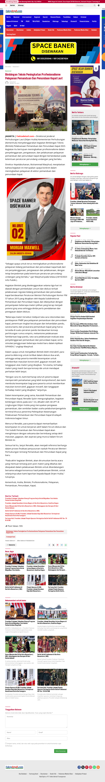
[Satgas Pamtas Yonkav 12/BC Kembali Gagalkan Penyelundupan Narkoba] (85, 304)
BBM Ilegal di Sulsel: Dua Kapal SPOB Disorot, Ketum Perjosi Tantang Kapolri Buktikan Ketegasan (59, 1)
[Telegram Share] (61, 545)
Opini (15, 26)
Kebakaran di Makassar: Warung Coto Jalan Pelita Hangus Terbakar (90, 156)
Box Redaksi (23, 774)
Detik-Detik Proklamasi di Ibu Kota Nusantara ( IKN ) (22, 511)
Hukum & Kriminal (12, 21)
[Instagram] (90, 767)
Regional (37, 17)
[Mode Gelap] (99, 5)
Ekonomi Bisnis (55, 17)
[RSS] (98, 767)
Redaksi (94, 30)
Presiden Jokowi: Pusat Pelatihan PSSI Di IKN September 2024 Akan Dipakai (92, 220)
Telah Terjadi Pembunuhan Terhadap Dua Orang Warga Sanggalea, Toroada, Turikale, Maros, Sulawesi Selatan (84, 354)
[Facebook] (79, 767)
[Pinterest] (86, 767)
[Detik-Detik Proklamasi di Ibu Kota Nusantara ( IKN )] (14, 580)
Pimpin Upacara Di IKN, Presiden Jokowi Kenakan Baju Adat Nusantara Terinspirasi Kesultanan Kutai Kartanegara (32, 514)
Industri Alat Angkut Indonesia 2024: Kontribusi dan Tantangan (90, 391)
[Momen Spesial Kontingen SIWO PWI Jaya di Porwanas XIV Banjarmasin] (77, 212)
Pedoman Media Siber (64, 30)
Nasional (16, 17)
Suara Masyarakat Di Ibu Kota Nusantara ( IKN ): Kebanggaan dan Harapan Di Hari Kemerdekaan (31, 507)
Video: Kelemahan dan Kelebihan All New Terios (86, 264)
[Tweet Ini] (53, 545)
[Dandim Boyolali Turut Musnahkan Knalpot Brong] (75, 401)
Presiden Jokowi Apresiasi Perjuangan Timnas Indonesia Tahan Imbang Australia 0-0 (84, 203)
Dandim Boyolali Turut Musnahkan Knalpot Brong (91, 401)
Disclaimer (10, 30)
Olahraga (56, 21)
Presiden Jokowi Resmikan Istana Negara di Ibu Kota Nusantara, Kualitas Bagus (31, 503)
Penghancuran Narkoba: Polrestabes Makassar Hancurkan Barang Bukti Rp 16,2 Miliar (84, 139)
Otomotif (74, 21)
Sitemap (20, 5)
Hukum (75, 17)
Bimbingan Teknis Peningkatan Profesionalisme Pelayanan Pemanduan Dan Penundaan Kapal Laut (35, 532)
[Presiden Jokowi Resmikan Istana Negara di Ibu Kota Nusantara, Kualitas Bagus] (36, 559)
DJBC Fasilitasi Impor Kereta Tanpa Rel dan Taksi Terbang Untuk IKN (91, 382)
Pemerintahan (84, 21)
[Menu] (6, 5)
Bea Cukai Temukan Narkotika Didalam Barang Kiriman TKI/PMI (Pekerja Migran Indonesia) (83, 347)
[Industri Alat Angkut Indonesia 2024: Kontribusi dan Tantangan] (75, 392)
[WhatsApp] (94, 767)
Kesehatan (46, 21)
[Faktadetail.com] (14, 11)
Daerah (45, 17)
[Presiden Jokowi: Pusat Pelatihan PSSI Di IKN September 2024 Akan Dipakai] (93, 212)
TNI (22, 21)
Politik (94, 21)
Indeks (29, 30)
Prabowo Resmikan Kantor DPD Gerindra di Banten (85, 257)
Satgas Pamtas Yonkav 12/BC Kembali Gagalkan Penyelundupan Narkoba (82, 317)
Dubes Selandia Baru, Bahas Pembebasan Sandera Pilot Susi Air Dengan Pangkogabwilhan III (84, 339)
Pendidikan (67, 17)
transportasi (10, 537)
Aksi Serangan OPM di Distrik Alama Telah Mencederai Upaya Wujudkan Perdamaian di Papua (84, 325)
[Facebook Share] (49, 545)
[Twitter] (83, 767)
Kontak (12, 5)
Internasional (26, 17)
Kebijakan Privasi (39, 30)
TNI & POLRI (36, 21)
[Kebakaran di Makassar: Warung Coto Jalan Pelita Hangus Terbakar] (77, 157)
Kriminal (83, 17)
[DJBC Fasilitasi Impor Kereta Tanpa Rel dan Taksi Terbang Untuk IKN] (77, 383)
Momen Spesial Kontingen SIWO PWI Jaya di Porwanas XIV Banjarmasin (77, 220)
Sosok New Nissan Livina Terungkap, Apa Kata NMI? (87, 279)
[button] (95, 5)
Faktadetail (13, 82)
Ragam (8, 26)
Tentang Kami (11, 34)
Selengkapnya (84, 164)
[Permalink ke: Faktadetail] (7, 83)
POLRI (27, 21)
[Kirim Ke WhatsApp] (65, 545)
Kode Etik (51, 30)
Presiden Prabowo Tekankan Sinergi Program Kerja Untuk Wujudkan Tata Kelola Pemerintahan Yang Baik (31, 499)
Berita (8, 17)
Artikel (22, 26)
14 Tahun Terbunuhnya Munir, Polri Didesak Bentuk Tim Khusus (86, 249)
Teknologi (64, 21)
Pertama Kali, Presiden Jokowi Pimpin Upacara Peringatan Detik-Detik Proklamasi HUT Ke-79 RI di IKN (36, 519)
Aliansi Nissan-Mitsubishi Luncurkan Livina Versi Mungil (87, 271)
